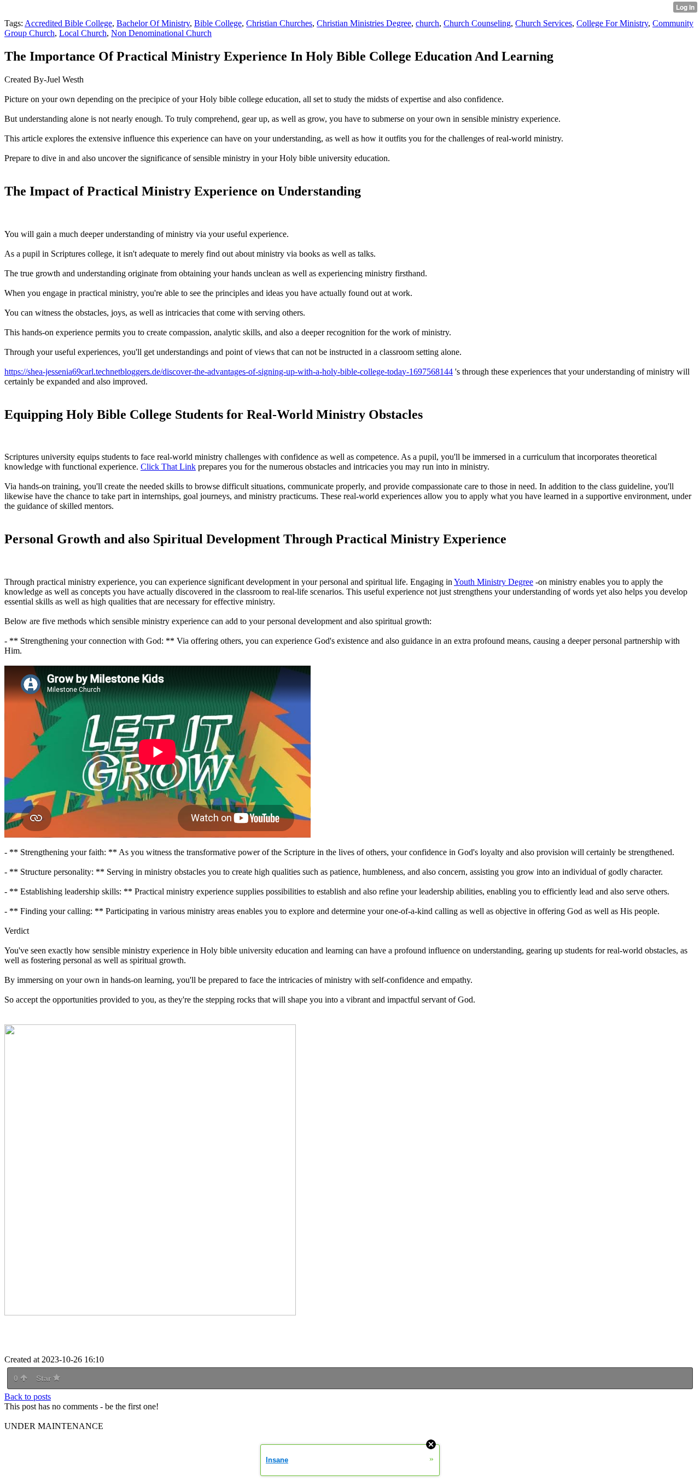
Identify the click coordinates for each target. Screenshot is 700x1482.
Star (44, 1378)
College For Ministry (612, 23)
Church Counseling (477, 23)
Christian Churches (279, 23)
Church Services (543, 23)
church (427, 23)
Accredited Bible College (68, 23)
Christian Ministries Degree (364, 23)
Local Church (83, 33)
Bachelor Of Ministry (153, 23)
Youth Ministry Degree (493, 581)
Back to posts (27, 1396)
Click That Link (168, 466)
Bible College (218, 23)
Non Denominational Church (161, 33)
